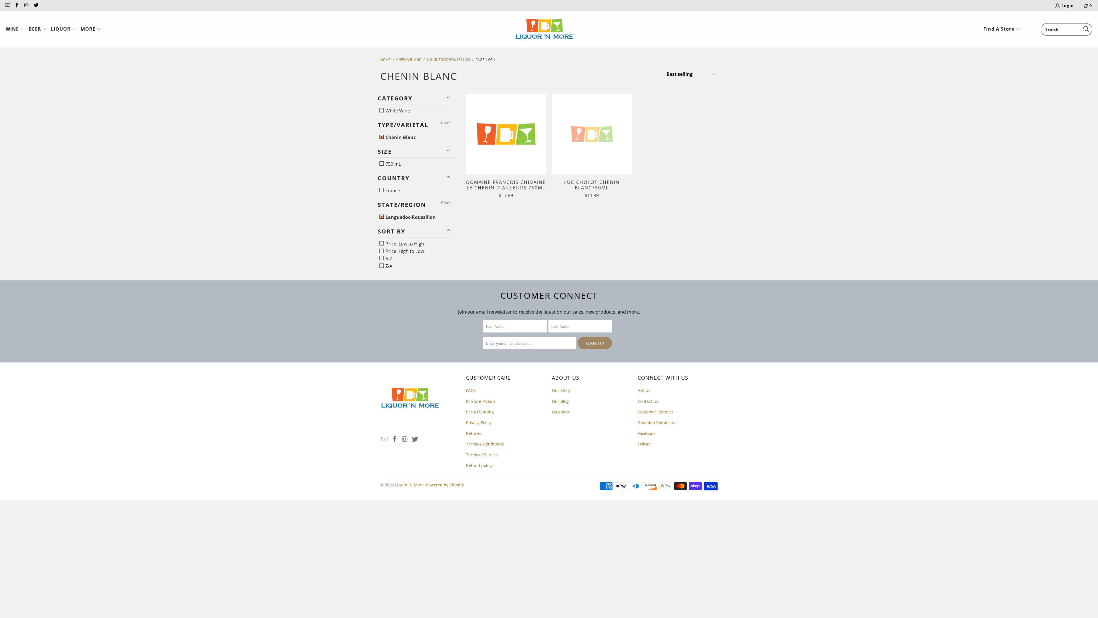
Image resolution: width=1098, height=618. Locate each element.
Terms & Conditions (485, 444)
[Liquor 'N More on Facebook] (17, 5)
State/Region (402, 205)
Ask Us (644, 390)
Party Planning (480, 412)
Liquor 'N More (409, 485)
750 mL (392, 164)
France (392, 190)
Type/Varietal (403, 125)
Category (395, 98)
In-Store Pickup (480, 401)
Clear (445, 122)
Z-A (388, 266)
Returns (473, 433)
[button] (15, 29)
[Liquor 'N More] (544, 29)
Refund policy (479, 465)
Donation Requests (656, 422)
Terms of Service (482, 454)
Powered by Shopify (445, 485)
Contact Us (648, 401)
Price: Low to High (404, 244)
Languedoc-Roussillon (410, 217)
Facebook (646, 433)
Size (385, 151)
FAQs (471, 390)
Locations (561, 412)
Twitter (644, 444)
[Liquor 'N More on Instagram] (26, 5)
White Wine (397, 111)
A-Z (388, 258)
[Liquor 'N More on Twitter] (36, 5)
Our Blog (560, 401)
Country (393, 178)
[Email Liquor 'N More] (7, 5)
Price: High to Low (404, 251)
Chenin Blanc (400, 137)
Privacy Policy (479, 422)
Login (1067, 5)
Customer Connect (655, 412)
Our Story (561, 390)
